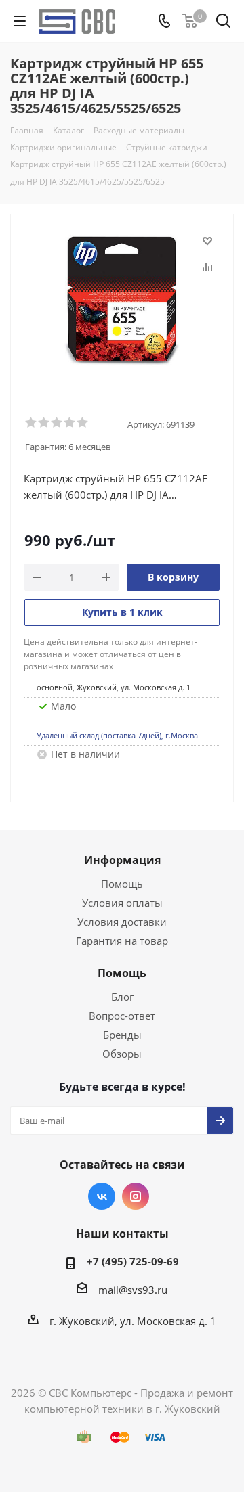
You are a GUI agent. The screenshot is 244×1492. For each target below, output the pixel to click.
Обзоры (122, 1053)
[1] (31, 422)
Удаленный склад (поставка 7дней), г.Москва (117, 735)
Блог (122, 996)
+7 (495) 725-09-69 (133, 1261)
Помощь (122, 883)
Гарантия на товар (122, 940)
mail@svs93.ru (132, 1289)
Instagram (135, 1196)
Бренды (122, 1034)
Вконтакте (101, 1196)
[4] (70, 422)
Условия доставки (122, 921)
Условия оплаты (122, 902)
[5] (83, 422)
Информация (122, 860)
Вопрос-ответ (122, 1015)
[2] (44, 422)
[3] (57, 422)
